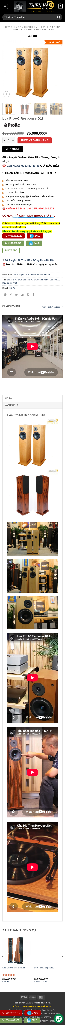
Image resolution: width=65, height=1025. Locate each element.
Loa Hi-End (47, 27)
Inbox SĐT (11, 250)
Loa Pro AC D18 (14, 280)
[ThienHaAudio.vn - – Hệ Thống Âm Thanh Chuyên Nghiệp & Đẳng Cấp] (34, 6)
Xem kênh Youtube (51, 307)
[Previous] (7, 70)
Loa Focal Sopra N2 (44, 968)
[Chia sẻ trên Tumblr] (33, 295)
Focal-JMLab (40, 982)
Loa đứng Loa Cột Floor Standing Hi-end (36, 28)
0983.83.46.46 (15, 236)
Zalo (37, 236)
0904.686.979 (14, 243)
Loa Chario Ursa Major (13, 968)
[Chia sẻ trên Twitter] (16, 295)
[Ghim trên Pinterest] (28, 295)
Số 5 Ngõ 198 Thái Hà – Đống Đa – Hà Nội (29, 260)
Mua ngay (13, 149)
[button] (5, 6)
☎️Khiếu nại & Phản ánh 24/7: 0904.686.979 (28, 208)
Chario (5, 982)
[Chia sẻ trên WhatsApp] (5, 295)
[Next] (57, 70)
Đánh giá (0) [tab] (11, 405)
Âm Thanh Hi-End (29, 27)
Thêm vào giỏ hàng (35, 140)
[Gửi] (59, 17)
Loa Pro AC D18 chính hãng (35, 280)
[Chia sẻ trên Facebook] (11, 295)
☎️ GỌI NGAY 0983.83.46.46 (20, 165)
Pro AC (12, 288)
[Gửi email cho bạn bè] (22, 295)
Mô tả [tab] (8, 398)
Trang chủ (11, 27)
